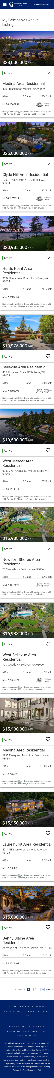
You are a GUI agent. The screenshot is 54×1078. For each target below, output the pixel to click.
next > (49, 989)
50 (42, 989)
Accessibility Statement (23, 1032)
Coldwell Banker (18, 1006)
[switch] (48, 73)
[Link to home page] (19, 4)
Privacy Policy (36, 1026)
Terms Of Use (16, 1026)
